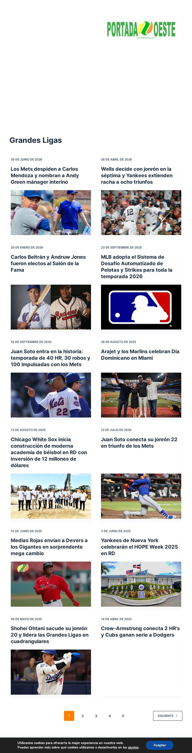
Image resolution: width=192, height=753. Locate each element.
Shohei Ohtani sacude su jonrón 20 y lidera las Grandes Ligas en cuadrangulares (49, 634)
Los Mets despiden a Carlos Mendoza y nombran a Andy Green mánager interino (45, 175)
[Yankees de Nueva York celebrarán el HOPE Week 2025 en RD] (141, 584)
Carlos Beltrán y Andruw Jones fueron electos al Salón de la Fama (48, 263)
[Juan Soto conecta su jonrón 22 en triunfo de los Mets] (141, 496)
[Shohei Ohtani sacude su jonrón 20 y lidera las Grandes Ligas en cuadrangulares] (51, 672)
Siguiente (166, 716)
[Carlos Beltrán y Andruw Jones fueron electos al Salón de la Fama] (51, 307)
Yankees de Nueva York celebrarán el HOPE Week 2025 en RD (139, 546)
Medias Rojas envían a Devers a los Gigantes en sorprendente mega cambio (49, 546)
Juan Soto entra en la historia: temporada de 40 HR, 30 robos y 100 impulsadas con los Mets (50, 357)
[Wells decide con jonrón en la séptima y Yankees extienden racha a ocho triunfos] (141, 212)
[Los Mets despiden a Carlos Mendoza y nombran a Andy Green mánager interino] (51, 212)
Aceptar (160, 745)
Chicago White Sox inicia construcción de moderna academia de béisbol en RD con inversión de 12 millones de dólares (49, 452)
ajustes (133, 747)
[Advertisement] (96, 82)
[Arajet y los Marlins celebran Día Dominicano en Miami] (141, 395)
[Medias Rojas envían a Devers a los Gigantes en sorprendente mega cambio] (51, 584)
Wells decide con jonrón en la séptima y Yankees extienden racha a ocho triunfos (136, 175)
